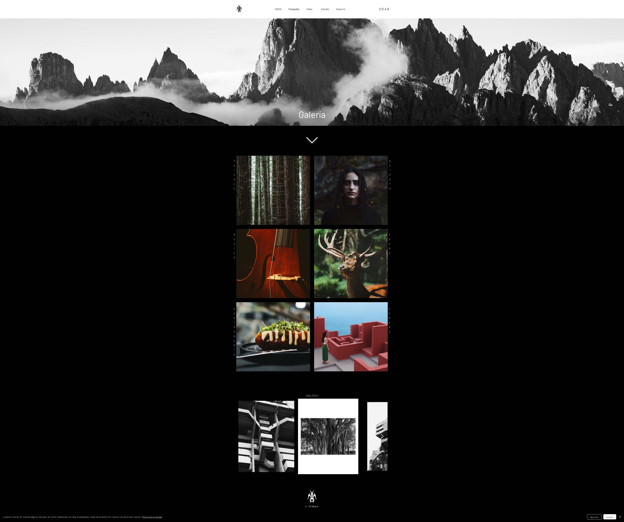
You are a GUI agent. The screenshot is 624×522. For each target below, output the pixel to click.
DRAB (384, 9)
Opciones (594, 517)
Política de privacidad (152, 517)
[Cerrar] (620, 516)
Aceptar (609, 517)
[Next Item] (382, 436)
